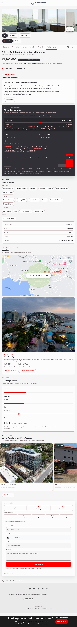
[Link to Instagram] (47, 589)
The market (15, 47)
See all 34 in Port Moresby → (34, 173)
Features (24, 47)
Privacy (44, 608)
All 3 (71, 29)
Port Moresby (14, 581)
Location (32, 47)
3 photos (8, 41)
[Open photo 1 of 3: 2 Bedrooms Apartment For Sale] (33, 20)
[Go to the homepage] (38, 3)
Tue (38, 517)
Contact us (30, 608)
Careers (37, 608)
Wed (52, 517)
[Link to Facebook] (30, 589)
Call (15, 509)
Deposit (6, 389)
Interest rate (7, 399)
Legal (50, 608)
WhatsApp (38, 509)
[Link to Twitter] (43, 589)
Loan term (7, 410)
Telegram (61, 509)
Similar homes (51, 47)
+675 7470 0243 (28, 599)
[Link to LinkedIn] (38, 589)
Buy (3, 581)
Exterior (13, 35)
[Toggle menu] (2, 3)
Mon (24, 517)
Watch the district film (28, 370)
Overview (6, 47)
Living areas (25, 35)
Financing (41, 47)
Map (18, 41)
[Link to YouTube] (34, 589)
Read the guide (9, 370)
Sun (11, 517)
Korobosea (22, 581)
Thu (67, 517)
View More (7, 495)
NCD (7, 581)
